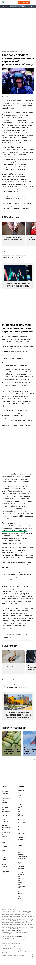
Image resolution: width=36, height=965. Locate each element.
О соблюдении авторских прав (11, 946)
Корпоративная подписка (22, 814)
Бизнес (4, 796)
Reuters (14, 486)
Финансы (4, 802)
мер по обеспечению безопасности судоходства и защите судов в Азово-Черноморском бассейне (17, 529)
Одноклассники (22, 793)
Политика (5, 789)
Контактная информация (20, 833)
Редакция (20, 837)
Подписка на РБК (21, 810)
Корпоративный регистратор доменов (20, 858)
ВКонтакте (21, 790)
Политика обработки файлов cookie (13, 955)
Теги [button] (3, 251)
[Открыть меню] (32, 2)
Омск (3, 830)
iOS (19, 896)
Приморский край (5, 872)
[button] (13, 234)
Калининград (5, 838)
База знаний (5, 807)
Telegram (20, 795)
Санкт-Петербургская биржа (14, 937)
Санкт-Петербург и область (5, 821)
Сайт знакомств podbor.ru (20, 872)
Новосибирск (6, 827)
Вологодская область (5, 835)
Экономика (5, 51)
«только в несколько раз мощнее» (15, 614)
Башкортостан (6, 832)
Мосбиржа (19, 936)
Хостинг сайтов (20, 863)
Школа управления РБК (20, 886)
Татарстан (5, 857)
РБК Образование (6, 810)
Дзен (19, 797)
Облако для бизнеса (20, 852)
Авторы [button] (4, 680)
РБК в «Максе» (10, 217)
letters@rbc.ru (18, 930)
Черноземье (5, 862)
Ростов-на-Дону (5, 853)
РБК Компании (20, 877)
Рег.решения (20, 866)
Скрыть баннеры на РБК (21, 805)
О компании (20, 829)
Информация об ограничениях (11, 943)
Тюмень (4, 859)
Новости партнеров (14, 728)
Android (20, 898)
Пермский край (5, 849)
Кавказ (4, 864)
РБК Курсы (20, 881)
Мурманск (5, 869)
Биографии (5, 805)
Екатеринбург (6, 825)
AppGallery (20, 901)
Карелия (4, 866)
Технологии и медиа (6, 799)
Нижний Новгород (5, 845)
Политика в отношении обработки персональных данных (17, 951)
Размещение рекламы (20, 840)
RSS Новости (22, 822)
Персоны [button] (16, 680)
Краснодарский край (6, 841)
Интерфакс (21, 346)
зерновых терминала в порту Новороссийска (16, 492)
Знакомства (20, 868)
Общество (5, 793)
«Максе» (7, 637)
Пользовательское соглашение (11, 948)
